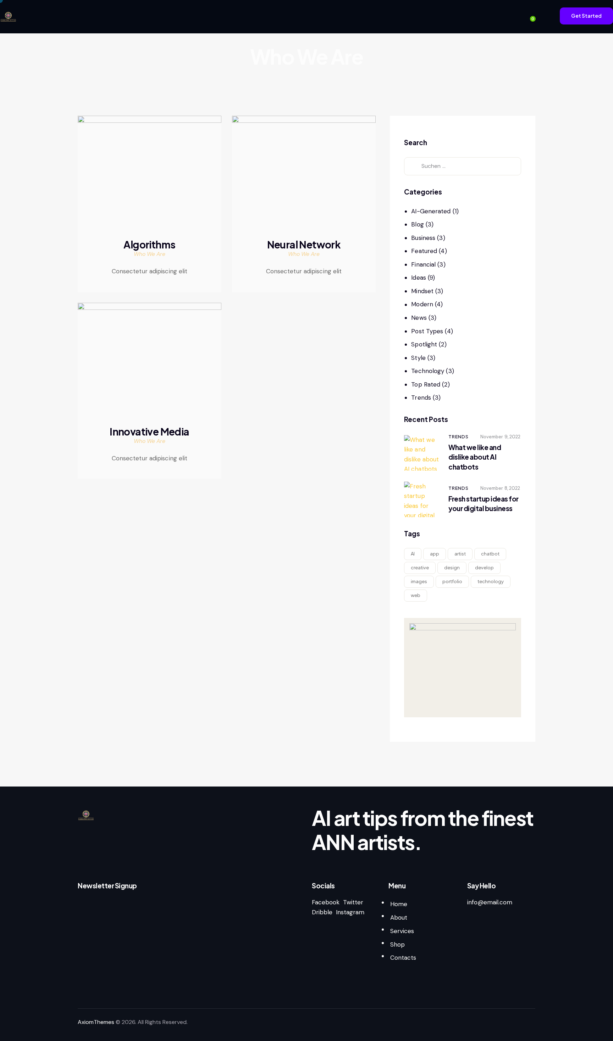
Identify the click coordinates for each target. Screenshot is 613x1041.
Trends (421, 397)
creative (420, 567)
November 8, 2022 (500, 488)
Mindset (422, 291)
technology (490, 581)
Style (418, 358)
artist (460, 554)
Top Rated (425, 384)
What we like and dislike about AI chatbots (474, 457)
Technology (427, 371)
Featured (424, 251)
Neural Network (304, 245)
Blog (417, 224)
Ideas (418, 277)
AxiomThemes (96, 1022)
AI (413, 554)
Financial (423, 264)
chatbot (490, 554)
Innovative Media (149, 432)
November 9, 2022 (500, 437)
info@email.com (489, 902)
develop (484, 567)
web (415, 595)
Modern (422, 304)
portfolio (452, 581)
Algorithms (149, 245)
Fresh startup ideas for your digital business (483, 503)
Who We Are (149, 254)
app (434, 554)
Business (423, 238)
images (419, 581)
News (418, 318)
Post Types (427, 331)
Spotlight (424, 344)
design (452, 567)
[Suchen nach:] (462, 166)
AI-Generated (431, 211)
